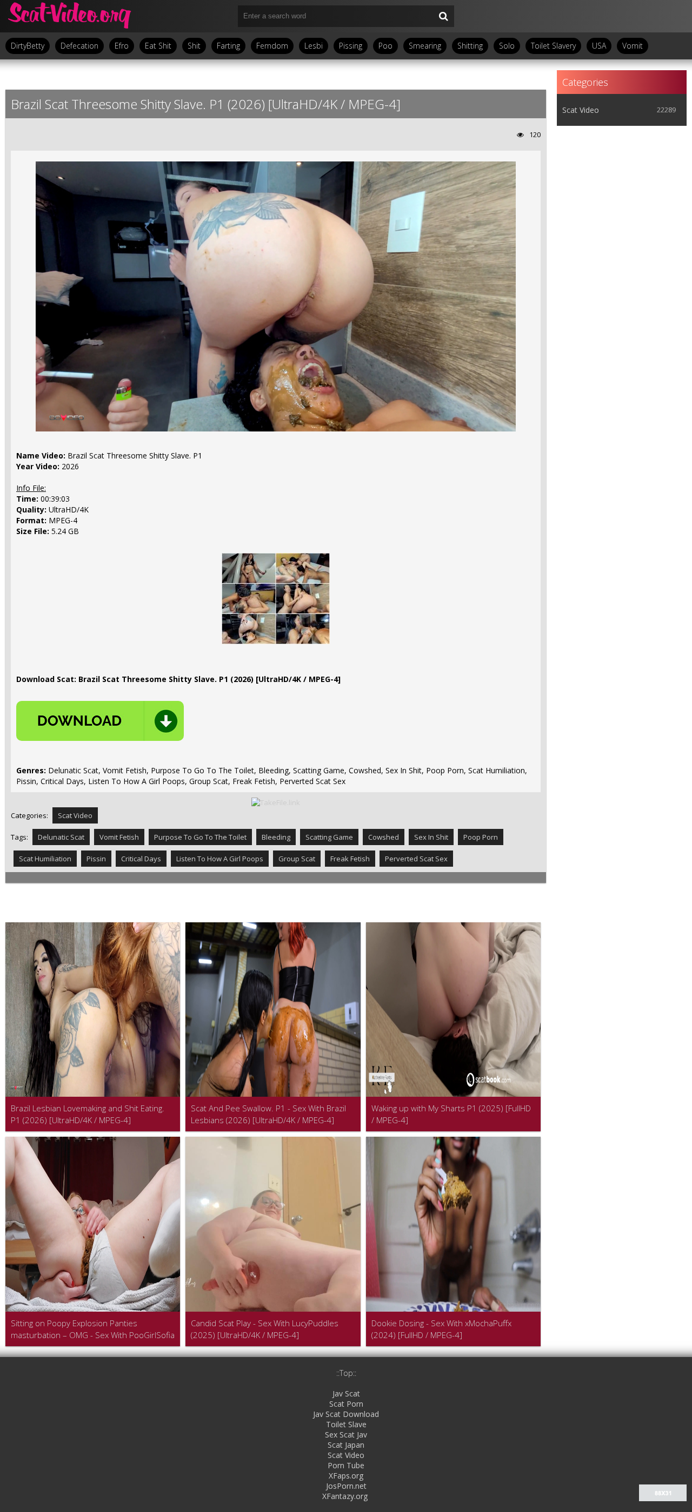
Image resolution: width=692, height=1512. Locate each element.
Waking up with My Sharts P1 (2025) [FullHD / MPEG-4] (451, 1114)
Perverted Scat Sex (416, 858)
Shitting (470, 45)
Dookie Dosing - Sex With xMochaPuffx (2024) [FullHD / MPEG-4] (441, 1329)
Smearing (425, 45)
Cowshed (383, 837)
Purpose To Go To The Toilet (200, 837)
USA (599, 45)
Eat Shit (158, 45)
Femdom (272, 45)
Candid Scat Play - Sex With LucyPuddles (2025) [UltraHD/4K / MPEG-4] (264, 1329)
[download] (100, 721)
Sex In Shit (431, 837)
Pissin (96, 858)
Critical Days (141, 858)
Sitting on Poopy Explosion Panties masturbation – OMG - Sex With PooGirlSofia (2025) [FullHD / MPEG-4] (93, 1329)
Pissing (350, 45)
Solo (507, 45)
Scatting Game (329, 837)
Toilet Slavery (553, 45)
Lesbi (313, 45)
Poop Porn (480, 837)
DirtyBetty (27, 45)
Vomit (632, 45)
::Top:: (346, 1373)
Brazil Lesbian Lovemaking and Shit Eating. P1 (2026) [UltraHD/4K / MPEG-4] (87, 1114)
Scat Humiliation (45, 858)
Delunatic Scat (61, 837)
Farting (228, 45)
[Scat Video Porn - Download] (70, 16)
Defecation (79, 45)
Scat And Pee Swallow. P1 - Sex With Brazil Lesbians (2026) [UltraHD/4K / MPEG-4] (268, 1114)
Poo (385, 45)
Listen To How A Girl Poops (219, 858)
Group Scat (296, 858)
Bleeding (276, 837)
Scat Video (75, 815)
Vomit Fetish (119, 837)
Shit (194, 45)
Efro (122, 45)
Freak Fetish (350, 858)
